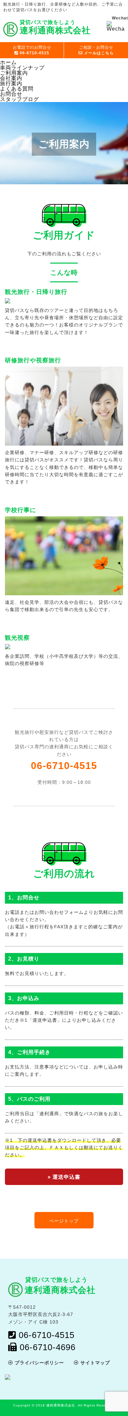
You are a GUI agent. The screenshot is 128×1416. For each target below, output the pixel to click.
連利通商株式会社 (60, 1290)
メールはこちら (96, 50)
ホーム (8, 62)
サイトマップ (94, 1362)
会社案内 (11, 78)
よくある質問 (16, 88)
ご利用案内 (14, 73)
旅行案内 (11, 83)
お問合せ (11, 94)
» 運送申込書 (64, 1177)
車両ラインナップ (22, 67)
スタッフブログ (19, 99)
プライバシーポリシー (38, 1362)
